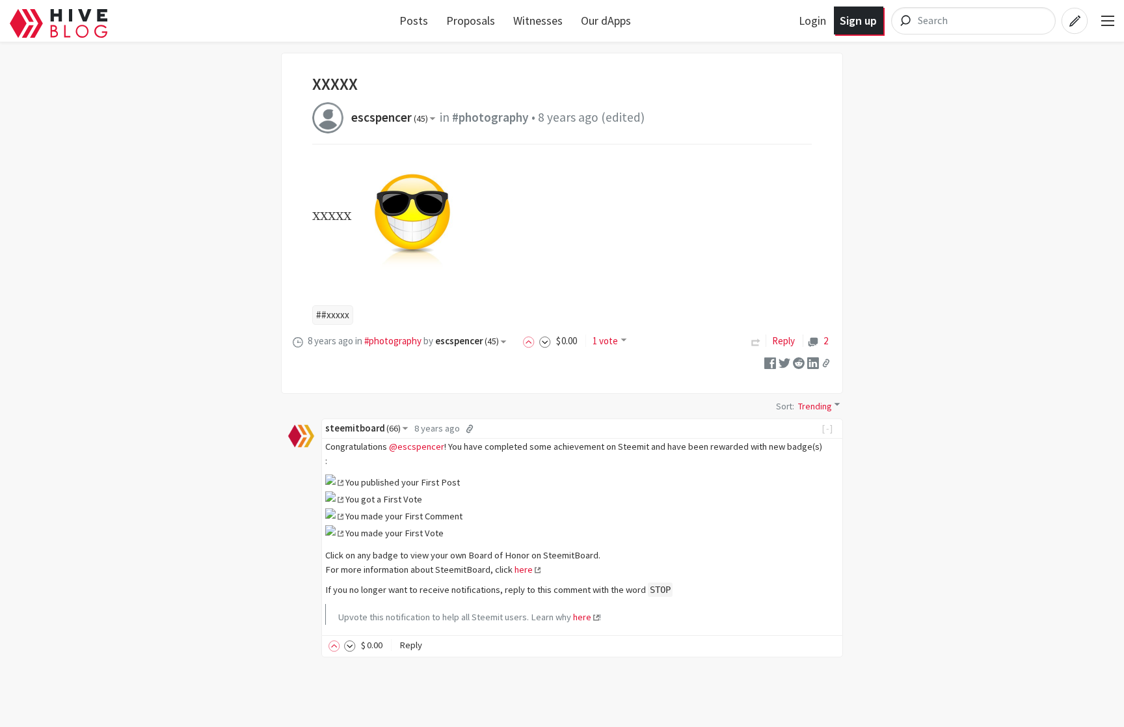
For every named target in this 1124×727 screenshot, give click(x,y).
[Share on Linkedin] (813, 362)
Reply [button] (410, 645)
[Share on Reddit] (799, 362)
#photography (490, 117)
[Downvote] (545, 341)
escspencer (389, 117)
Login (812, 20)
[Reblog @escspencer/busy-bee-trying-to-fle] (756, 341)
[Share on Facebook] (770, 362)
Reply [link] (783, 341)
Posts (413, 20)
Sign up (858, 20)
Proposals (470, 20)
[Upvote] (531, 341)
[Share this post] (826, 362)
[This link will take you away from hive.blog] (334, 482)
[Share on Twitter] (784, 362)
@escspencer (416, 446)
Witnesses (538, 20)
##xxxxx (332, 315)
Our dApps (606, 20)
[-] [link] (828, 428)
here (524, 569)
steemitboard (363, 428)
